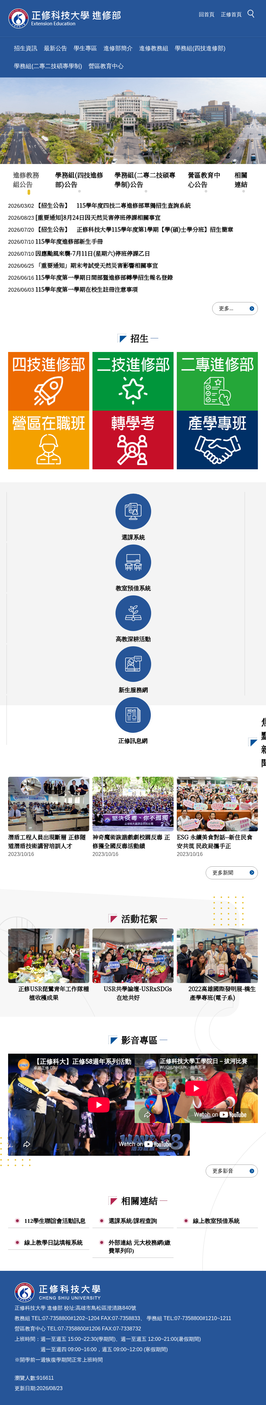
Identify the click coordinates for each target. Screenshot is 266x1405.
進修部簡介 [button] (118, 48)
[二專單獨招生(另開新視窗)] (217, 381)
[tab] (29, 180)
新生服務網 (133, 690)
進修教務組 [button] (153, 48)
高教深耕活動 (133, 639)
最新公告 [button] (55, 48)
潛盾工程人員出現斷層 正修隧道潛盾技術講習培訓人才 (47, 841)
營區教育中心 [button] (106, 66)
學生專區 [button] (85, 48)
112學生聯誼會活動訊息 (55, 1221)
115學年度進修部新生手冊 (69, 241)
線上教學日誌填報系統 (53, 1242)
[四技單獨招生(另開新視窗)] (48, 381)
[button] (253, 15)
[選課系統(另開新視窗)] (133, 511)
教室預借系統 (133, 588)
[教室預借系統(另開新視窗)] (133, 562)
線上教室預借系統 (216, 1221)
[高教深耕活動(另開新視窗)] (133, 613)
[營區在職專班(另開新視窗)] (48, 440)
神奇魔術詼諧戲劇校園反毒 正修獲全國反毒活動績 (131, 841)
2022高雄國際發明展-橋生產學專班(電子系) (222, 992)
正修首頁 (231, 14)
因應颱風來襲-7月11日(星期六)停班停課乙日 (92, 253)
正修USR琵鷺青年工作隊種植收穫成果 (53, 992)
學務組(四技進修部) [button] (200, 48)
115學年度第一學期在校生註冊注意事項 (86, 289)
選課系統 (133, 537)
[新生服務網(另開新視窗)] (133, 664)
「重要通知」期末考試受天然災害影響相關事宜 (96, 265)
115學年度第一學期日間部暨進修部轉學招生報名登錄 (104, 277)
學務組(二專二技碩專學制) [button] (48, 66)
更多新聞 (222, 872)
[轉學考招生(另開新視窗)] (133, 440)
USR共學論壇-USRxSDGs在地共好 (137, 992)
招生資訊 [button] (25, 48)
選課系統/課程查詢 (133, 1221)
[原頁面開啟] (133, 120)
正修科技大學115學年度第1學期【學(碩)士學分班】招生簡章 (134, 229)
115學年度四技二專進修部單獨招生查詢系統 (113, 205)
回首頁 (206, 14)
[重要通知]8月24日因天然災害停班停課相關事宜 (98, 217)
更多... (226, 308)
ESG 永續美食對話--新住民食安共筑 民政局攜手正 (214, 841)
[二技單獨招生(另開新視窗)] (133, 381)
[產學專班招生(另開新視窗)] (217, 440)
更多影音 (222, 1171)
